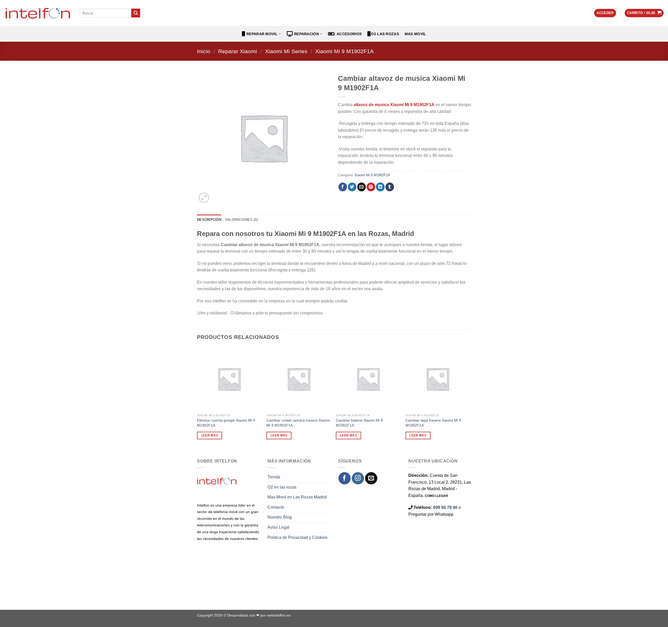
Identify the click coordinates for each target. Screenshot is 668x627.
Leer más (209, 435)
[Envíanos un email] (371, 478)
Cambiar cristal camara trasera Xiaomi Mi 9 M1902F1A (298, 422)
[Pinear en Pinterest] (371, 186)
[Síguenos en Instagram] (358, 478)
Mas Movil (415, 34)
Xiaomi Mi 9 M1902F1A (344, 51)
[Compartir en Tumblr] (389, 186)
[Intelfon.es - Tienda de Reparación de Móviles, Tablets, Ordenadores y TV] (38, 13)
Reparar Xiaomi (237, 51)
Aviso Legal (278, 527)
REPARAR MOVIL (261, 34)
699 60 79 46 (445, 507)
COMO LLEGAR (436, 496)
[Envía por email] (361, 186)
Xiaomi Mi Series (286, 51)
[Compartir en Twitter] (352, 186)
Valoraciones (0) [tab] (241, 220)
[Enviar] (135, 13)
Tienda (273, 477)
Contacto (275, 507)
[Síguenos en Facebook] (344, 478)
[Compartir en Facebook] (342, 186)
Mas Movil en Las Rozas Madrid (297, 497)
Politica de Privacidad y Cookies (297, 537)
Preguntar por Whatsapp (431, 514)
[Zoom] (204, 198)
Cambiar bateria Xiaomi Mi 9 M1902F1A (359, 422)
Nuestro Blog (279, 517)
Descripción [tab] (209, 220)
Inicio (203, 51)
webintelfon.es (279, 615)
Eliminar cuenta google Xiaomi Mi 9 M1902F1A (226, 422)
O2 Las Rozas (385, 34)
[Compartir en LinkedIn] (380, 186)
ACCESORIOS (348, 34)
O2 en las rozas (281, 487)
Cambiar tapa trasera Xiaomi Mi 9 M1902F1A (433, 422)
